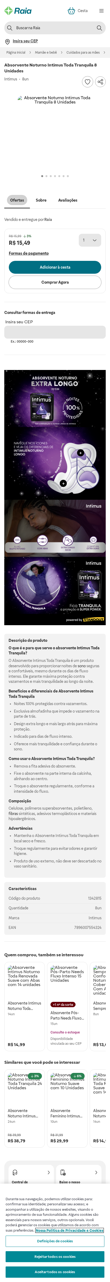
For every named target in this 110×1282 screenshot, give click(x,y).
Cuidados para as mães (83, 52)
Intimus (95, 918)
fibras (13, 814)
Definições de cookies (55, 1241)
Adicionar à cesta (55, 267)
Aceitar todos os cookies (55, 1272)
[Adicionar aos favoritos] (87, 81)
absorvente (66, 648)
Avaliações (67, 200)
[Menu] (101, 10)
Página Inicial (15, 52)
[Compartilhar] (100, 81)
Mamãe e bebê (46, 52)
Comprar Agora (55, 282)
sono (82, 666)
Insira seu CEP (19, 321)
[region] (55, 1233)
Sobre (41, 200)
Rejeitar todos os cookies (55, 1257)
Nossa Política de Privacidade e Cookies (69, 1230)
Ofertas (17, 200)
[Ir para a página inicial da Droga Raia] (18, 10)
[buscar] (99, 28)
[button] (55, 133)
